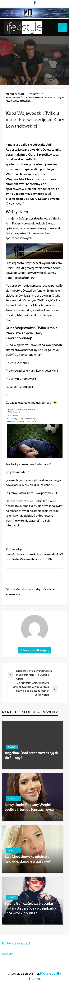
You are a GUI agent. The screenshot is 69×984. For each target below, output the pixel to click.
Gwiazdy (34, 94)
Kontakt (7, 954)
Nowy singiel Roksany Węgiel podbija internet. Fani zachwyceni (30, 807)
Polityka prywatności (16, 943)
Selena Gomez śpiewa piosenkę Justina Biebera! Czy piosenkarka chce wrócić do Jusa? (30, 908)
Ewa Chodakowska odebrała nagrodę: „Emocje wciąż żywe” (28, 858)
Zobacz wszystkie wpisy (34, 650)
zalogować (27, 589)
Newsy (12, 747)
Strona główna (15, 94)
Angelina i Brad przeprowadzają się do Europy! (32, 755)
